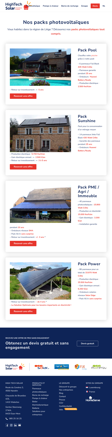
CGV (61, 403)
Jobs (61, 409)
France (91, 391)
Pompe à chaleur (39, 398)
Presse (62, 399)
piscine (94, 55)
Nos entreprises (66, 390)
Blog (61, 393)
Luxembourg (94, 387)
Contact (62, 396)
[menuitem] (33, 6)
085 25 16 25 (15, 418)
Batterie (35, 408)
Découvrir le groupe (67, 386)
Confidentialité (65, 406)
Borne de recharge (40, 395)
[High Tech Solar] (18, 6)
